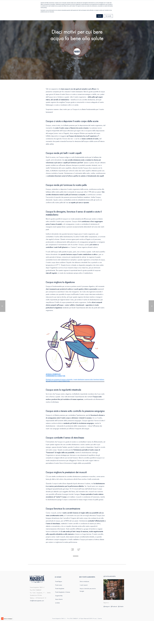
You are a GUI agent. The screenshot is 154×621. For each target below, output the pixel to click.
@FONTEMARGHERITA (109, 576)
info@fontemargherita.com (37, 600)
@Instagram (106, 606)
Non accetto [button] (108, 16)
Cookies (100, 618)
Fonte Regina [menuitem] (58, 581)
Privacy (95, 618)
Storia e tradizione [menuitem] (84, 581)
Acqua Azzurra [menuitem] (59, 599)
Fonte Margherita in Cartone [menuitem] (62, 592)
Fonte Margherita (77, 58)
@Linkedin (120, 606)
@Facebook (114, 606)
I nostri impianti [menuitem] (84, 585)
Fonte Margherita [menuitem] (59, 588)
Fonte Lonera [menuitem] (58, 585)
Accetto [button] (99, 16)
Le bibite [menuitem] (57, 603)
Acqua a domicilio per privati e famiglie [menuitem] (88, 590)
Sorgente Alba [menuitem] (59, 595)
